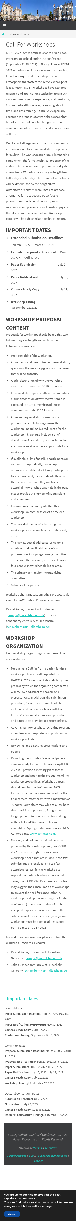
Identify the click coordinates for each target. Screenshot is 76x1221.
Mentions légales (16, 1155)
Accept (12, 1214)
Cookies (38, 1161)
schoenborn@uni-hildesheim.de (28, 627)
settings (46, 1206)
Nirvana (37, 1148)
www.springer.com (42, 834)
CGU (31, 1155)
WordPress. (51, 1148)
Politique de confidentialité (52, 1155)
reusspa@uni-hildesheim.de (26, 615)
